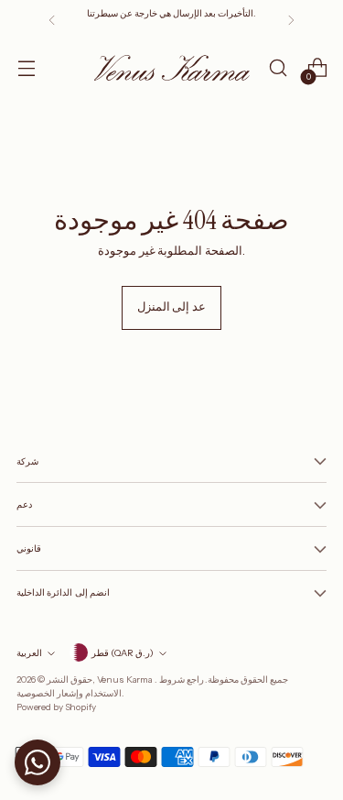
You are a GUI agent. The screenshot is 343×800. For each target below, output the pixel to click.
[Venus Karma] (172, 67)
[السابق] (52, 20)
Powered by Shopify (56, 706)
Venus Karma (126, 679)
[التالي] (291, 20)
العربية (29, 652)
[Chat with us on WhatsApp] (37, 762)
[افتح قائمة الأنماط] (26, 68)
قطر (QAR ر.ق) (122, 652)
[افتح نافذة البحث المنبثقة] (277, 68)
